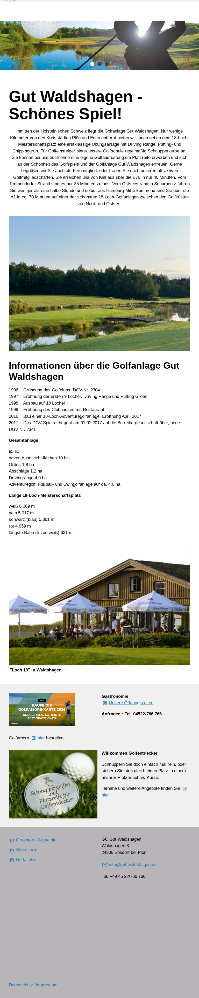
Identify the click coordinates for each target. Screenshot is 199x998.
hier (42, 738)
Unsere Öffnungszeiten (131, 702)
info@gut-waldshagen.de (133, 864)
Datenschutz (21, 984)
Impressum (47, 984)
